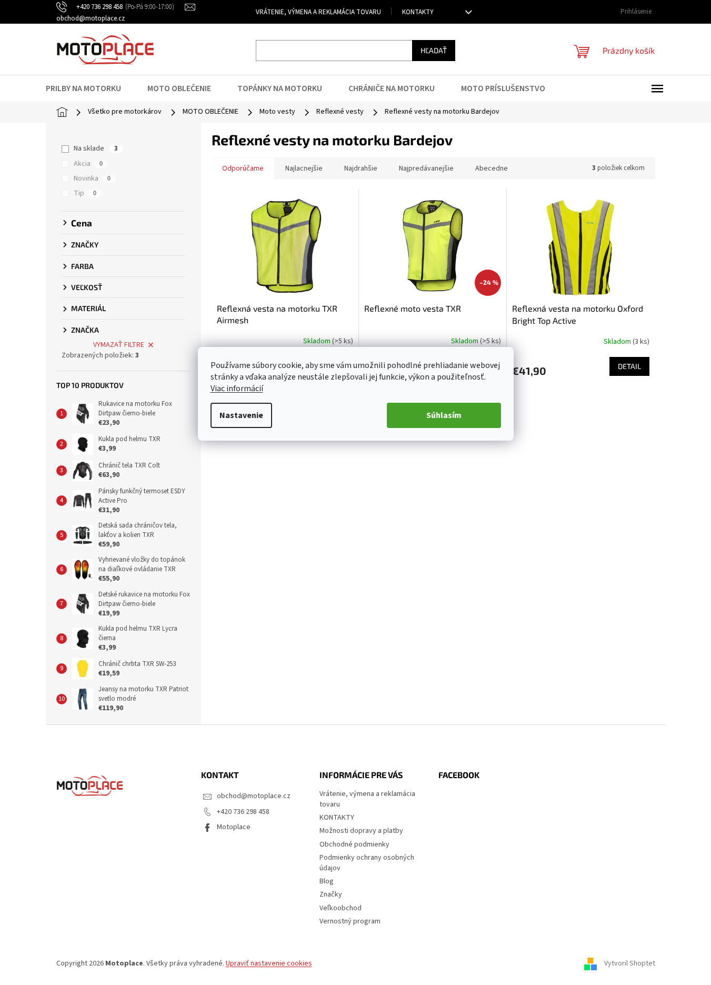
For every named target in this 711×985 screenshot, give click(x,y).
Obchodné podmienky (354, 844)
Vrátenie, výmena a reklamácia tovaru (318, 12)
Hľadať (433, 50)
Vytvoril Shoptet (629, 963)
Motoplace (234, 827)
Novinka (92, 178)
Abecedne (491, 168)
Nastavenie (241, 415)
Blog (326, 881)
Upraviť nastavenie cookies (269, 963)
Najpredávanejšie (426, 168)
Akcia (88, 163)
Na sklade (96, 148)
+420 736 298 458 (243, 812)
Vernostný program (349, 921)
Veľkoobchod (340, 908)
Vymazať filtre (118, 345)
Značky (330, 894)
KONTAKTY (418, 12)
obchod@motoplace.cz (254, 796)
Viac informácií (237, 388)
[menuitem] (90, 88)
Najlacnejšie (304, 168)
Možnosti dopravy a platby (361, 830)
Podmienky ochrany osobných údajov (366, 862)
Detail (629, 366)
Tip (85, 193)
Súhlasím (444, 415)
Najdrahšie (360, 168)
